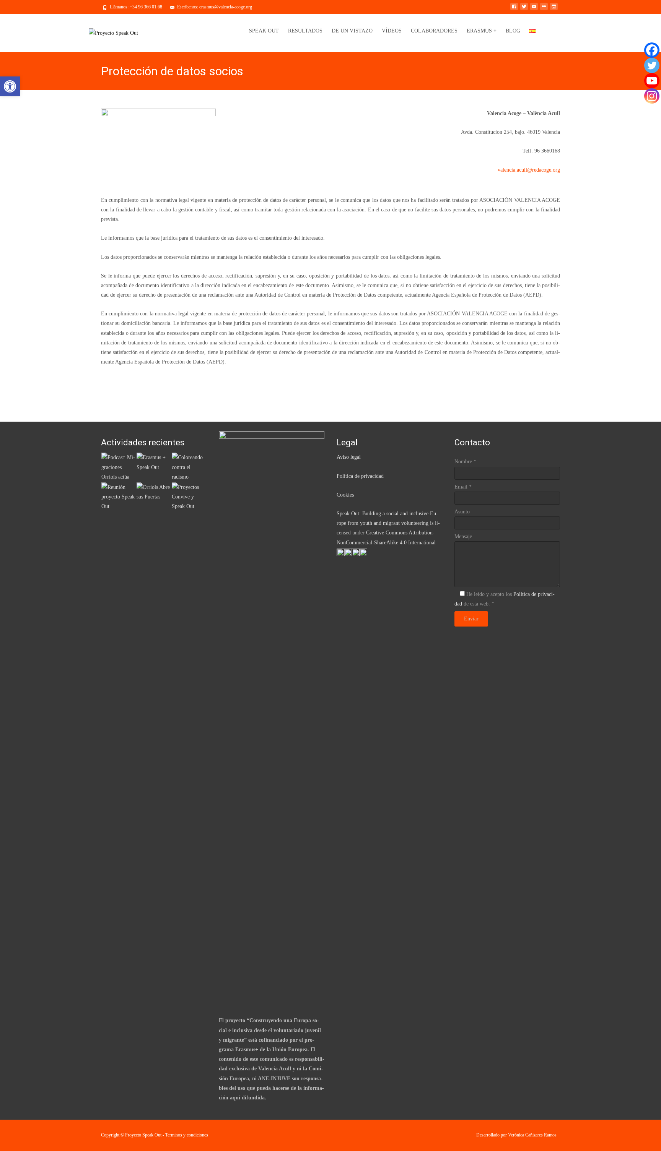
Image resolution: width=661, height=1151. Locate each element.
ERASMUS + (482, 31)
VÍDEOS (392, 31)
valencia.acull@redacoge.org (529, 170)
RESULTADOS (305, 31)
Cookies (345, 495)
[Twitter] (651, 65)
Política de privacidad (360, 476)
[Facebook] (651, 50)
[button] (10, 86)
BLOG (513, 31)
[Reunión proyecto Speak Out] (118, 496)
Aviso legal (349, 457)
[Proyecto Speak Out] (113, 33)
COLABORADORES (434, 31)
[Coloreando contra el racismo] (189, 466)
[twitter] (524, 9)
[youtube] (534, 9)
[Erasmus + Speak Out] (154, 462)
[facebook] (514, 9)
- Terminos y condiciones (185, 1135)
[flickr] (544, 9)
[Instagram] (651, 96)
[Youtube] (651, 80)
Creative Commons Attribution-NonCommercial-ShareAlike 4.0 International (387, 537)
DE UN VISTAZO (352, 31)
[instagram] (554, 9)
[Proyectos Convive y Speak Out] (189, 496)
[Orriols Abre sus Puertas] (154, 491)
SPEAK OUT (264, 31)
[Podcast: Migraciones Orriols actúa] (118, 466)
